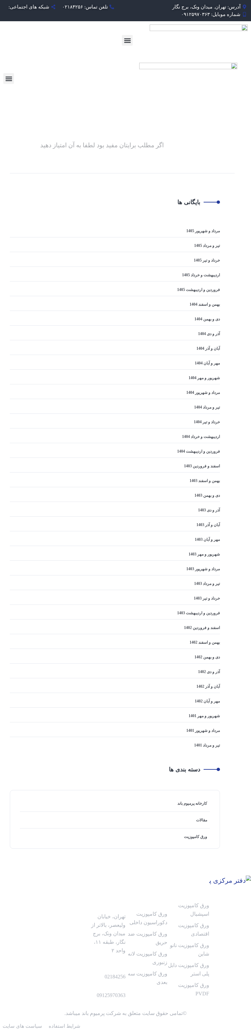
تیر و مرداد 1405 (207, 245)
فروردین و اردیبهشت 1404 (198, 451)
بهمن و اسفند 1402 (205, 642)
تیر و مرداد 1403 (207, 583)
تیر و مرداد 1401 (207, 745)
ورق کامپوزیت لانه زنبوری (147, 958)
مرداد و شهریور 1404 (203, 392)
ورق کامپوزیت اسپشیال (193, 910)
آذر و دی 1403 (209, 510)
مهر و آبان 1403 (207, 539)
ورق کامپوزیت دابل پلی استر (188, 969)
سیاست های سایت (22, 1026)
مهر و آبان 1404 (207, 363)
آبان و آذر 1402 (208, 686)
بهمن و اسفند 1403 (205, 480)
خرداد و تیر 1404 (207, 422)
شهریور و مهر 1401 (204, 716)
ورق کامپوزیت (195, 836)
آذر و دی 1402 (209, 671)
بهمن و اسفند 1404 (205, 304)
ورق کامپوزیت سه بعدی (147, 978)
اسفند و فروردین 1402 (202, 627)
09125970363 (111, 995)
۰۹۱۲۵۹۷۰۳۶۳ (195, 14)
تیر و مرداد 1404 (207, 407)
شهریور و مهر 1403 (204, 554)
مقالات (201, 820)
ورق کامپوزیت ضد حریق (147, 938)
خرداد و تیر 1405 (207, 260)
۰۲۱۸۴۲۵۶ (72, 6)
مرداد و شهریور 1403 (203, 569)
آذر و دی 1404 (209, 333)
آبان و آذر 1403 (208, 525)
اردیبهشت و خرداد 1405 (201, 275)
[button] (127, 40)
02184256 (115, 976)
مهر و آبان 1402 (207, 701)
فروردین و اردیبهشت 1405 (198, 289)
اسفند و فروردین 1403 (202, 466)
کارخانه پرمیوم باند (192, 803)
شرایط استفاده (64, 1026)
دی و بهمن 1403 (207, 495)
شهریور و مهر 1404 (204, 378)
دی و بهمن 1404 (207, 319)
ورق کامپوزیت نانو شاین (189, 949)
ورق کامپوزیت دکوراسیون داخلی (148, 918)
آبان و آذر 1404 (208, 348)
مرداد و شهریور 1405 (203, 231)
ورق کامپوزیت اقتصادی (193, 930)
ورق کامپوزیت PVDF (193, 989)
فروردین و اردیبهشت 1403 (198, 613)
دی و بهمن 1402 (207, 657)
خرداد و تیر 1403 (207, 598)
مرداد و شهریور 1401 (203, 730)
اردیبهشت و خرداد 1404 (201, 436)
